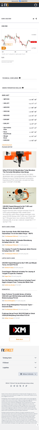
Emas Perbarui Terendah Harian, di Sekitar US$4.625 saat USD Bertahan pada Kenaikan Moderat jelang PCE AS (17, 296)
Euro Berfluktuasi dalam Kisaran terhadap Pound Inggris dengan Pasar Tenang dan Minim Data (18, 281)
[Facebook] (23, 386)
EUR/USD (6, 140)
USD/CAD (6, 111)
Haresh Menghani (10, 300)
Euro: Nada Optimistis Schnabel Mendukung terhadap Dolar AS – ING (17, 241)
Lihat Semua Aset (7, 145)
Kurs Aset (5, 95)
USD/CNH (4, 26)
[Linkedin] (17, 386)
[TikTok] (26, 386)
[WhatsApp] (11, 386)
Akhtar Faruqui (9, 318)
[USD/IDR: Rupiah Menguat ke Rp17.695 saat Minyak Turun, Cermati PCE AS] (19, 195)
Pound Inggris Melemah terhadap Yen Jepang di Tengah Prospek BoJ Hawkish (18, 272)
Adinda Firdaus (9, 267)
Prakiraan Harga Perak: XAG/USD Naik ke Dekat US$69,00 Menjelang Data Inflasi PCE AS (18, 314)
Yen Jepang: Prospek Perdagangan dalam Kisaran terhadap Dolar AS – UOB (19, 250)
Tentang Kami (7, 358)
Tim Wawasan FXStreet (11, 236)
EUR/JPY (6, 123)
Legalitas (6, 367)
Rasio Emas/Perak (7, 133)
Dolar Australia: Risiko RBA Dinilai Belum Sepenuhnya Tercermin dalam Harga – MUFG (17, 232)
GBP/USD (6, 99)
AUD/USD (6, 107)
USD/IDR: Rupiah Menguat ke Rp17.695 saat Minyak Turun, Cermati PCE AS (17, 207)
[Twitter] (20, 386)
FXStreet (6, 4)
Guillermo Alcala (9, 285)
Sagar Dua (8, 276)
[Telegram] (14, 386)
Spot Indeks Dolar (7, 128)
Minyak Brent (6, 137)
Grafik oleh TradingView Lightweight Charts (13, 54)
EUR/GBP (6, 119)
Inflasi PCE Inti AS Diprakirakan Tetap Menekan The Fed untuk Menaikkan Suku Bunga (19, 171)
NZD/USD (6, 115)
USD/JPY (6, 103)
